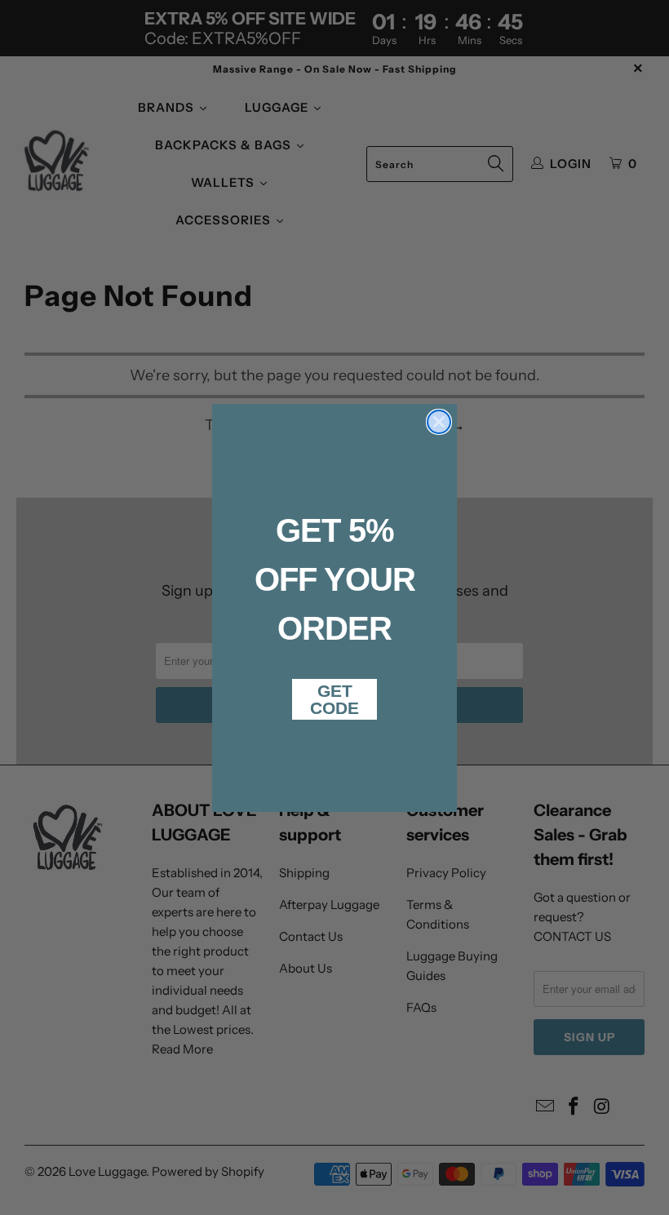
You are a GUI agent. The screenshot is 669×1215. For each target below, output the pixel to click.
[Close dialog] (439, 421)
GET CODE (334, 699)
